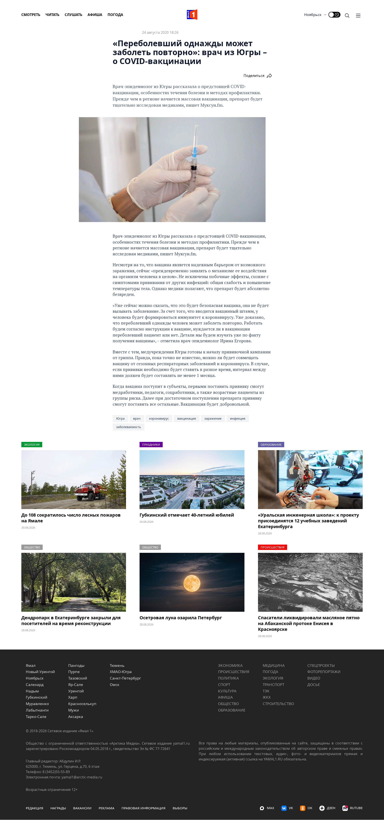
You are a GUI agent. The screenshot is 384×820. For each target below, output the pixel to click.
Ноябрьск (312, 14)
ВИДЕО (313, 678)
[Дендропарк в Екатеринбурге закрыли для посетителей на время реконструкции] (73, 582)
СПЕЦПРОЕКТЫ (321, 665)
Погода (115, 14)
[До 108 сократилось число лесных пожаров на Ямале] (73, 479)
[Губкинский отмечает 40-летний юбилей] (192, 479)
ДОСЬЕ (313, 684)
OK (310, 808)
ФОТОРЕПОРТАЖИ (323, 671)
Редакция (34, 808)
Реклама (106, 808)
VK (291, 808)
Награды (58, 808)
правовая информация (144, 808)
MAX (270, 808)
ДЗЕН (331, 808)
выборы (180, 808)
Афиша (95, 14)
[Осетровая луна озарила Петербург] (192, 582)
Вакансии (82, 808)
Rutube (356, 808)
